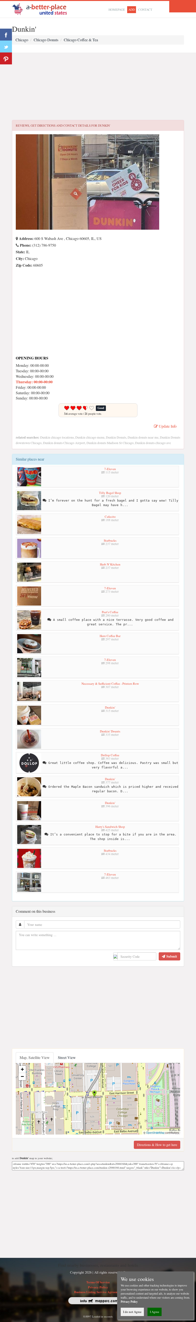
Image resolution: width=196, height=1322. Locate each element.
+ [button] (22, 1069)
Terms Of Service (98, 1282)
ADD (131, 9)
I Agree (154, 1312)
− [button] (22, 1076)
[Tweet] (6, 46)
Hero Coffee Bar (110, 636)
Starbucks (110, 540)
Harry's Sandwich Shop (110, 826)
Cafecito (110, 516)
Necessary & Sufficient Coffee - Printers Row (110, 683)
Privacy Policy (98, 1287)
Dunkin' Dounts (110, 731)
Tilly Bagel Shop (110, 493)
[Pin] (6, 58)
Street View (67, 1057)
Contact (145, 9)
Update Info (167, 426)
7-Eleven (110, 469)
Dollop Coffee (110, 755)
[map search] (42, 8)
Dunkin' (110, 707)
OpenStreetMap (155, 1132)
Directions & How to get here (157, 1144)
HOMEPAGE (117, 9)
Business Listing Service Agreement (98, 1292)
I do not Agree (132, 1312)
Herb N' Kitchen (110, 564)
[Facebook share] (6, 35)
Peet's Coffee (110, 612)
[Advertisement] (98, 86)
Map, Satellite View (35, 1057)
